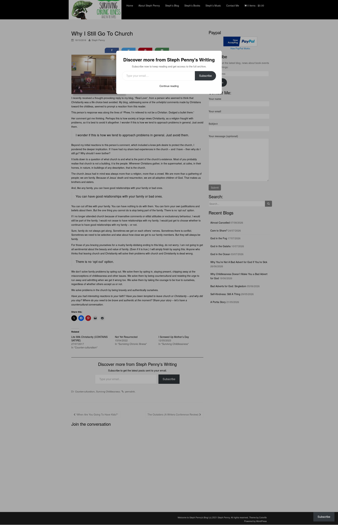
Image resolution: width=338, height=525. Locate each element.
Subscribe (205, 76)
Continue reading (169, 86)
